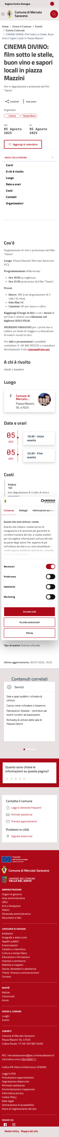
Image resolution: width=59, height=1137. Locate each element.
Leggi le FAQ (9, 1074)
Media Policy (12, 1131)
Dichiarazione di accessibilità (18, 1105)
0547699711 (28, 1059)
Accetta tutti (29, 611)
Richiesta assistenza (13, 1085)
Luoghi (6, 1016)
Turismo (6, 976)
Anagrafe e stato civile (14, 937)
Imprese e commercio (14, 961)
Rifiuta (29, 633)
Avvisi (5, 1000)
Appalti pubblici (10, 941)
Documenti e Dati (11, 918)
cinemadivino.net (39, 349)
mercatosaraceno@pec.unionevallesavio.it (31, 1055)
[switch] (50, 576)
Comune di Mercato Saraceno (23, 397)
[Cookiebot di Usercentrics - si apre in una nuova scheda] (41, 501)
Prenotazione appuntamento (18, 1077)
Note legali (8, 1101)
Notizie (6, 992)
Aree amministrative (13, 898)
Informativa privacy (13, 1093)
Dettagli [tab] (23, 510)
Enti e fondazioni (11, 906)
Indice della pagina (16, 157)
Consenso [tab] (9, 510)
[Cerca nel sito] (54, 14)
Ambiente (7, 933)
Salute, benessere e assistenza (19, 969)
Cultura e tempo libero (14, 953)
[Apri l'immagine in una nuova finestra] (29, 230)
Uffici (5, 902)
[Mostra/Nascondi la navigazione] (3, 14)
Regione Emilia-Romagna (17, 4)
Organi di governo (12, 894)
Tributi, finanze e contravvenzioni (20, 973)
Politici (6, 910)
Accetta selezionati (30, 622)
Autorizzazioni (10, 945)
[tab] (24, 749)
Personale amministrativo (16, 914)
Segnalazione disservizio (15, 1081)
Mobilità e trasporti (12, 965)
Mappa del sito (29, 1131)
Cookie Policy (9, 1097)
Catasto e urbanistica (14, 949)
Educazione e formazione (16, 957)
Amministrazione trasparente (18, 1089)
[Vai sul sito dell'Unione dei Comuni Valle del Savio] (18, 880)
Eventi (5, 1020)
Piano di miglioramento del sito (19, 1109)
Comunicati (8, 996)
